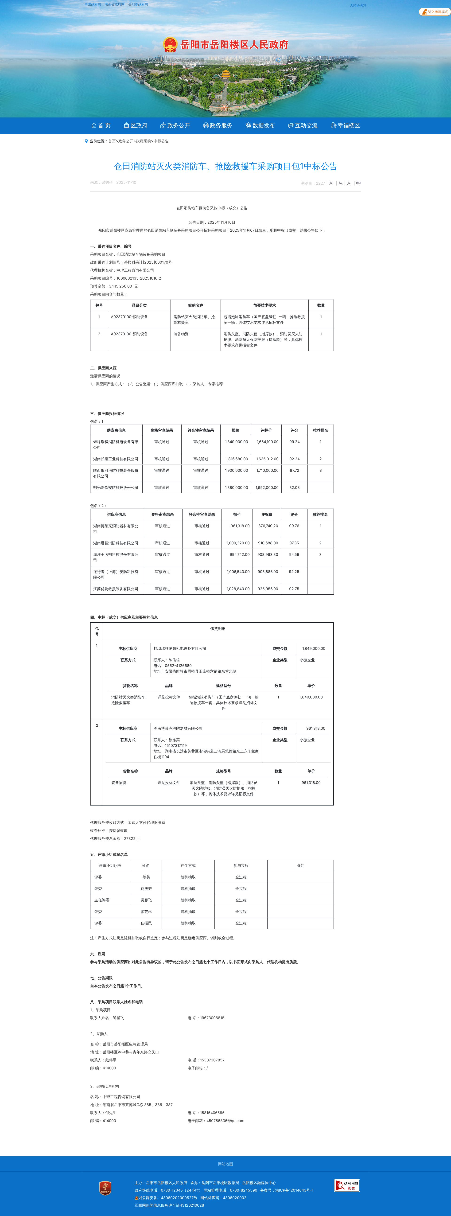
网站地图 (225, 1163)
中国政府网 (93, 4)
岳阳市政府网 (138, 4)
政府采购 (143, 141)
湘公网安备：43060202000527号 (167, 1197)
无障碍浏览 (358, 5)
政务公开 (125, 141)
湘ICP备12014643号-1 (294, 1190)
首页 (112, 141)
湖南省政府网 (115, 4)
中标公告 (161, 141)
